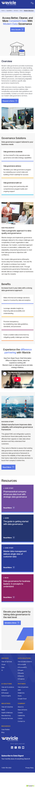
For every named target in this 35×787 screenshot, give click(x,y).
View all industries (7, 707)
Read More (7, 467)
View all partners (23, 687)
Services (16, 10)
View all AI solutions (7, 687)
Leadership (21, 715)
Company (21, 703)
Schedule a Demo (10, 623)
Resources (5, 726)
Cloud (3, 664)
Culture (20, 718)
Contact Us (21, 721)
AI (2, 670)
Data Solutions (24, 658)
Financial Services (7, 718)
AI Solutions (6, 684)
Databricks (21, 693)
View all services (6, 661)
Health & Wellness (7, 712)
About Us (21, 707)
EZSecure (21, 676)
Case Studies (5, 729)
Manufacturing (6, 715)
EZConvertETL (22, 667)
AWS (19, 690)
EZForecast (5, 693)
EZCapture (21, 679)
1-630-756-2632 (6, 768)
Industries (5, 703)
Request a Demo (8, 101)
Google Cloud (22, 698)
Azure (19, 696)
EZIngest (20, 670)
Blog (2, 732)
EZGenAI (4, 690)
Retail (3, 710)
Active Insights (6, 696)
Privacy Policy (29, 768)
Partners (22, 684)
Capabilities (9, 10)
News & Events (22, 710)
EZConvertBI (22, 664)
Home (2, 10)
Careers (20, 712)
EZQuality (21, 673)
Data (21, 10)
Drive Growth (16, 30)
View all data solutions (25, 661)
